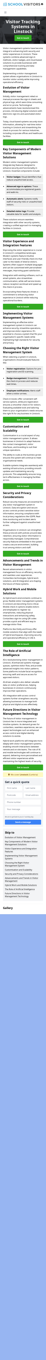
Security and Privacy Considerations (21, 874)
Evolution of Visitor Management (20, 837)
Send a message (23, 822)
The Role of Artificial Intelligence (20, 889)
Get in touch (23, 38)
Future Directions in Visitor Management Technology (17, 895)
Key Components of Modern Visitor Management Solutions (21, 843)
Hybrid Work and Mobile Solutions (21, 885)
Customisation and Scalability (18, 869)
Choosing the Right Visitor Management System (17, 864)
